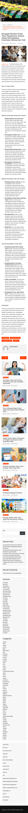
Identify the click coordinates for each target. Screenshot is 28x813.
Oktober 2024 (6, 613)
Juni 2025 (5, 599)
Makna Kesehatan (7, 695)
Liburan (5, 690)
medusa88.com (6, 790)
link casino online (7, 750)
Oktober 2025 (6, 594)
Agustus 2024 (6, 617)
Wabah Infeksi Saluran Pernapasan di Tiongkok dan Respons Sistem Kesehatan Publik (13, 439)
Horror (4, 676)
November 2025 (7, 593)
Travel (4, 730)
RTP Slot (5, 747)
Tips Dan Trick (6, 725)
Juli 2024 (5, 618)
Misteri (4, 699)
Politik (4, 714)
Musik (4, 702)
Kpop (4, 687)
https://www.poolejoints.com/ (10, 778)
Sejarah (5, 719)
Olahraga (5, 705)
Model (4, 700)
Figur (4, 662)
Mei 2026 (5, 584)
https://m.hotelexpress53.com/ (10, 787)
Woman (5, 735)
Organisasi (5, 707)
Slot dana (5, 753)
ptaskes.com (5, 64)
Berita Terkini (6, 650)
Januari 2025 (6, 608)
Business (5, 654)
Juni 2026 (5, 582)
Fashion (5, 659)
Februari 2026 (6, 587)
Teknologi (5, 723)
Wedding (5, 731)
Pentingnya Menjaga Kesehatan (12, 493)
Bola (4, 652)
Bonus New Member (8, 760)
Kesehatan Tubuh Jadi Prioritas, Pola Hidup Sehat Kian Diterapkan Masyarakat (13, 381)
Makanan (5, 692)
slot (4, 775)
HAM (4, 674)
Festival (5, 661)
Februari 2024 (6, 627)
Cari (4, 530)
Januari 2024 (6, 629)
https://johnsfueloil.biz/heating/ (10, 781)
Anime (4, 647)
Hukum (4, 678)
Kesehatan (21, 43)
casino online (6, 766)
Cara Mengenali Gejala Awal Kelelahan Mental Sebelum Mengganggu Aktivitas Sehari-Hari (12, 546)
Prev (6, 357)
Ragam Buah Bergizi (8, 716)
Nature (4, 704)
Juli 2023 (5, 632)
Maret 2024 (5, 625)
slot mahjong (6, 796)
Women (5, 737)
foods (4, 669)
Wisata (4, 733)
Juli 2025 (5, 598)
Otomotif (5, 709)
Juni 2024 (5, 620)
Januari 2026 (6, 589)
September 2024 (7, 615)
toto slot (5, 772)
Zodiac (4, 738)
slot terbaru (5, 800)
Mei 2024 (5, 622)
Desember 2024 (7, 610)
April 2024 (5, 624)
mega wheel (6, 769)
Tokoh (4, 726)
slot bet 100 (5, 744)
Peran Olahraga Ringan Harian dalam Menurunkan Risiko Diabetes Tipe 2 (13, 409)
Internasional (6, 681)
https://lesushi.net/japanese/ (9, 784)
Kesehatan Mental (16, 337)
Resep (4, 718)
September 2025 (7, 596)
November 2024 (7, 612)
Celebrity (5, 655)
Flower (4, 667)
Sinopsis (5, 721)
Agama (4, 642)
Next (22, 357)
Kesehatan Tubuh (7, 340)
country (4, 657)
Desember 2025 (7, 591)
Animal (4, 645)
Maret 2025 (5, 605)
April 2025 (5, 603)
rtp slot (4, 763)
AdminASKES (6, 43)
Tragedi (5, 728)
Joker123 (5, 756)
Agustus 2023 (6, 631)
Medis (4, 697)
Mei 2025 (5, 601)
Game (4, 673)
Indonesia (5, 680)
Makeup (5, 693)
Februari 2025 (6, 606)
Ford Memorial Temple (8, 671)
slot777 (4, 793)
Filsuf (4, 666)
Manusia (16, 340)
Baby (4, 648)
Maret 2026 (5, 586)
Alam (4, 643)
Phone (4, 712)
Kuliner (4, 688)
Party (4, 711)
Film (4, 664)
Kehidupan (5, 683)
